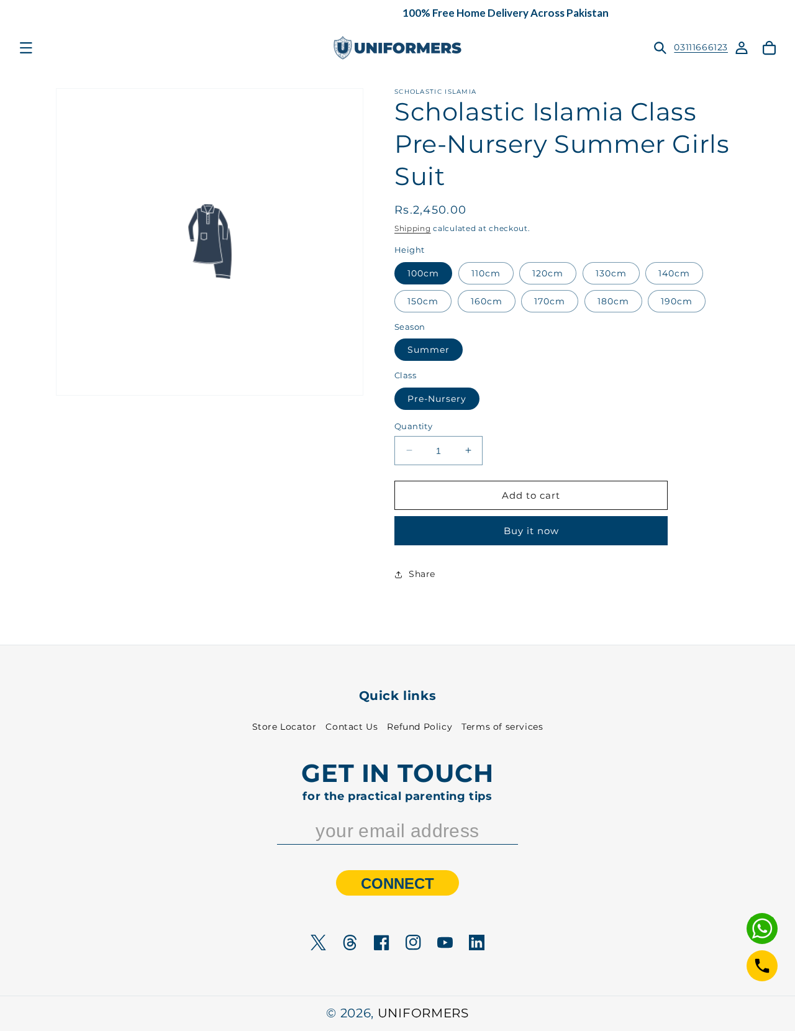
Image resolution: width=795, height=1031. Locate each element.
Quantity (413, 425)
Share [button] (422, 573)
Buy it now (531, 531)
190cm (677, 300)
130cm (611, 272)
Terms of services (502, 726)
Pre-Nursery (436, 398)
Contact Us (351, 726)
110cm (486, 272)
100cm (423, 272)
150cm (422, 300)
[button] (26, 47)
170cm (549, 300)
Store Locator (284, 726)
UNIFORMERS (423, 1013)
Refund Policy (419, 726)
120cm (547, 272)
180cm (613, 300)
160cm (486, 300)
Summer (428, 349)
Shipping (412, 228)
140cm (674, 272)
